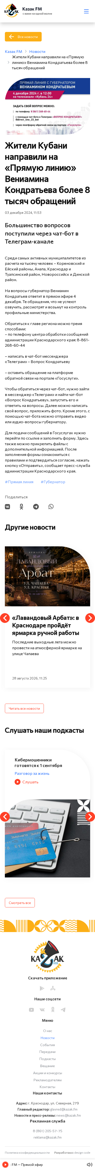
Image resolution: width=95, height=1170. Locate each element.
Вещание (47, 1066)
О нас (47, 1031)
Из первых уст (28, 767)
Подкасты (47, 1059)
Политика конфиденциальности (27, 1152)
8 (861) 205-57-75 (47, 1131)
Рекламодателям (48, 1080)
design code (82, 1152)
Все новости (28, 37)
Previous (5, 618)
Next (90, 618)
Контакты (47, 1087)
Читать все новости (24, 708)
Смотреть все (20, 903)
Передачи (47, 1052)
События (47, 1045)
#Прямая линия (19, 481)
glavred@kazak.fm (63, 1109)
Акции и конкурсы (47, 1073)
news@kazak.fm (68, 1115)
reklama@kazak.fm (48, 1137)
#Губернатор (53, 481)
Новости (48, 1038)
